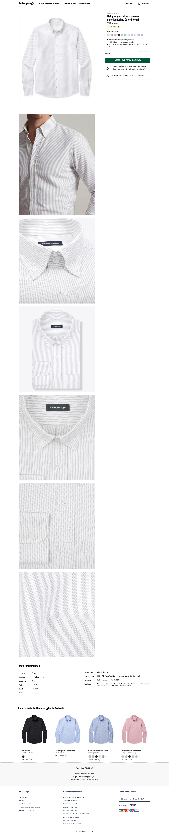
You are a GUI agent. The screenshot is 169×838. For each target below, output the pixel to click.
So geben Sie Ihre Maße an (71, 807)
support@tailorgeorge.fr (84, 777)
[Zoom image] (92, 13)
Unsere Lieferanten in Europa (72, 824)
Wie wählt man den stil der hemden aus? (76, 814)
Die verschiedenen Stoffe (71, 817)
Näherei (21, 800)
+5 (106, 756)
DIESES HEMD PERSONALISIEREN (128, 60)
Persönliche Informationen (27, 810)
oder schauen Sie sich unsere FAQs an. (84, 779)
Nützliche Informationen (72, 792)
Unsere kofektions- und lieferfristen (74, 797)
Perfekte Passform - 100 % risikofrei (77, 3)
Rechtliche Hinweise (25, 804)
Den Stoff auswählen (69, 820)
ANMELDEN (129, 3)
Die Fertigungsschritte (70, 810)
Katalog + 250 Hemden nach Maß (49, 3)
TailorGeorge (24, 792)
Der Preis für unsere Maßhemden (73, 804)
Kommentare (23, 797)
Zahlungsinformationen (70, 800)
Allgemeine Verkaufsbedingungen (29, 807)
